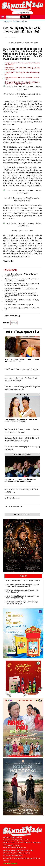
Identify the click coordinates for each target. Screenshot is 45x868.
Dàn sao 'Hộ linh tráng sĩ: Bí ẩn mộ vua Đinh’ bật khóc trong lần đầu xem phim (22, 480)
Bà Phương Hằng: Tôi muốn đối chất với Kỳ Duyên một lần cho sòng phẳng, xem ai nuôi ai (22, 83)
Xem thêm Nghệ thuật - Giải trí (22, 454)
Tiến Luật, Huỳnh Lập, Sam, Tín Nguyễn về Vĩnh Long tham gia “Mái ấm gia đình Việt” (22, 585)
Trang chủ (6, 21)
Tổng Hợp (23, 576)
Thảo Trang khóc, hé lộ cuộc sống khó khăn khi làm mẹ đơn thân (22, 360)
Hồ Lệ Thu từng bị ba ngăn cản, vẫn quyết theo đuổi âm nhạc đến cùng (22, 597)
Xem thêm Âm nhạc (22, 394)
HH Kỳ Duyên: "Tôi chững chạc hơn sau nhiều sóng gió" (22, 73)
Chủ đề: (6, 323)
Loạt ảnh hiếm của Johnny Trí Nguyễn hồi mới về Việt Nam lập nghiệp (21, 275)
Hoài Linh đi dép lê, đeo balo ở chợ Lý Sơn (19, 305)
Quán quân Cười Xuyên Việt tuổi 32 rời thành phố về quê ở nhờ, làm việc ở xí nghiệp (22, 284)
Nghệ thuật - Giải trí (20, 21)
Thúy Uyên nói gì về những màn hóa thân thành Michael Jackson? (22, 591)
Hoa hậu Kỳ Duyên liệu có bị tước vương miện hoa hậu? (22, 78)
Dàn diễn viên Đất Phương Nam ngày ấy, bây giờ (21, 369)
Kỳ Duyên (14, 323)
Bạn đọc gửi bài (22, 13)
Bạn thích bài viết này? (13, 316)
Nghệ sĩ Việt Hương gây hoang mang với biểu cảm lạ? (22, 308)
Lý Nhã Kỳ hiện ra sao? (12, 498)
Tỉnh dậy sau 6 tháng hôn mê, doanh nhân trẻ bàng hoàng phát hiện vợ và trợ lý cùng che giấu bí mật (21, 295)
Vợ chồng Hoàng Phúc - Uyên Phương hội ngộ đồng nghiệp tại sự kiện (22, 602)
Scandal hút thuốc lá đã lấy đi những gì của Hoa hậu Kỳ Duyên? (22, 68)
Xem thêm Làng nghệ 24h (22, 514)
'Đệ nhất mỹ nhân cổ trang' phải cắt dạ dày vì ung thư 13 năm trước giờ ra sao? (22, 280)
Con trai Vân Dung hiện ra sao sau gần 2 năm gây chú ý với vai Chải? (22, 300)
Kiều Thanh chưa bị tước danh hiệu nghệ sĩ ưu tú (23, 580)
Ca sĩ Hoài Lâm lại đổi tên (13, 507)
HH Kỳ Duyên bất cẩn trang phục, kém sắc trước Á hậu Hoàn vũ (22, 63)
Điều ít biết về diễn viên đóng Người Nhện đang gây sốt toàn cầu (21, 289)
